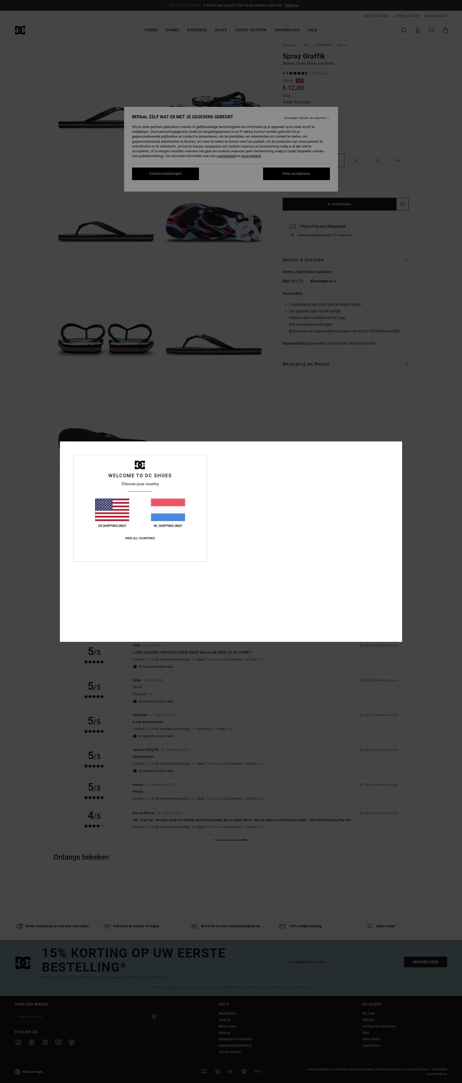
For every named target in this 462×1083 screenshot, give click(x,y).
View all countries (140, 538)
